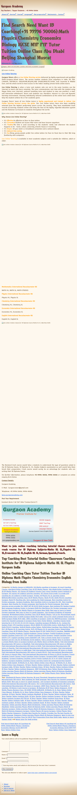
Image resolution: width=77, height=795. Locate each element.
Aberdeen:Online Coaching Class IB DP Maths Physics (28, 589)
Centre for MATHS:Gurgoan (57, 619)
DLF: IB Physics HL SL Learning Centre (16, 629)
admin (19, 63)
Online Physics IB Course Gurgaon (42, 711)
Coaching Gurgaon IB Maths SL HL (48, 623)
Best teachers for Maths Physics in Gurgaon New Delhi (29, 610)
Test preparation (40, 14)
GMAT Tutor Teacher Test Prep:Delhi (54, 686)
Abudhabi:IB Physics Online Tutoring (19, 677)
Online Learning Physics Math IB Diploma (17, 671)
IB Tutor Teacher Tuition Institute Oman (28, 667)
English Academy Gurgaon (60, 633)
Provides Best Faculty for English (34, 713)
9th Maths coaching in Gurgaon (45, 587)
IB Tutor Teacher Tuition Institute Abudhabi (25, 694)
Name (4, 754)
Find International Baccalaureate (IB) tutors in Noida (52, 650)
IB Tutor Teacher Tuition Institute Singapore (18, 669)
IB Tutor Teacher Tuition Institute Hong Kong (46, 698)
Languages (28, 14)
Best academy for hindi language (34, 679)
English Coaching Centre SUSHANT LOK (25, 638)
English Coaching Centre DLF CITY (14, 635)
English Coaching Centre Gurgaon (40, 635)
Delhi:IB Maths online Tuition (30, 627)
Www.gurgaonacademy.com (12, 495)
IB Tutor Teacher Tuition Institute (37, 665)
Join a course (8, 788)
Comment (5, 751)
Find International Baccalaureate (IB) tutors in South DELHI (24, 652)
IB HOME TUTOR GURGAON (34, 690)
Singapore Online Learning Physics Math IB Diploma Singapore (37, 715)
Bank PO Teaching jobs (17, 600)
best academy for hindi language (39, 600)
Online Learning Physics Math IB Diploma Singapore (21, 673)
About (6, 784)
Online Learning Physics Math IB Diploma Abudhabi (53, 671)
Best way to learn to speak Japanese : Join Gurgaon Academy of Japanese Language (43, 682)
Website (4, 762)
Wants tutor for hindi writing (26, 719)
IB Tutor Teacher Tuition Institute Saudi (29, 703)
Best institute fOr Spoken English (62, 606)
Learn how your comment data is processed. (42, 772)
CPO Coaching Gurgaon (21, 625)
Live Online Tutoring (9, 74)
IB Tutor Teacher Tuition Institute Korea (39, 700)
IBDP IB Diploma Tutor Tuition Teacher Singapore (53, 669)
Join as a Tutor (9, 790)
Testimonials (52, 14)
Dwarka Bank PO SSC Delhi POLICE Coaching (46, 631)
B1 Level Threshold (40, 677)
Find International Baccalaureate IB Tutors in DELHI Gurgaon (45, 654)
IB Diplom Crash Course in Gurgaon (22, 688)
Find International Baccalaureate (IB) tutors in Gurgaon (36, 648)
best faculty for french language (48, 604)
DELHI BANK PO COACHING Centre (44, 625)
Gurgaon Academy (12, 6)
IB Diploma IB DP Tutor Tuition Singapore (52, 688)
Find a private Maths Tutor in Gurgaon (56, 640)
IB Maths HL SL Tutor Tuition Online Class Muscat (36, 663)
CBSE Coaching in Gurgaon (36, 619)
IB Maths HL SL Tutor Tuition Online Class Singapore (32, 692)
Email (4, 758)
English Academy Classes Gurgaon (36, 633)
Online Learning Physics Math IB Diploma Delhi (27, 707)
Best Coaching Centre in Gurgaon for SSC (46, 602)
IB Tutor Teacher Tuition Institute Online (58, 667)
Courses (20, 14)
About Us (5, 14)
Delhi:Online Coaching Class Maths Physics (58, 627)
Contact (61, 14)
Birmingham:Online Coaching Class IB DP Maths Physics (31, 614)
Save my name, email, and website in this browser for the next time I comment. (29, 765)
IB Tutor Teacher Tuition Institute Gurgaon (45, 696)
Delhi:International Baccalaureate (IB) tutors (19, 684)
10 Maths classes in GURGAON (22, 587)
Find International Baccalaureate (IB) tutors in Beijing (51, 644)
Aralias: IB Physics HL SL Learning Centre (49, 596)
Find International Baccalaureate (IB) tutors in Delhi (21, 646)
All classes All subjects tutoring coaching (24, 593)
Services (12, 14)
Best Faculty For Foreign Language (22, 604)
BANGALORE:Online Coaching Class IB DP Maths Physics (23, 598)
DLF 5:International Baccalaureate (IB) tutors (54, 684)
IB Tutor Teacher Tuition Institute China (56, 694)
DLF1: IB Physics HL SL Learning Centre (45, 629)
